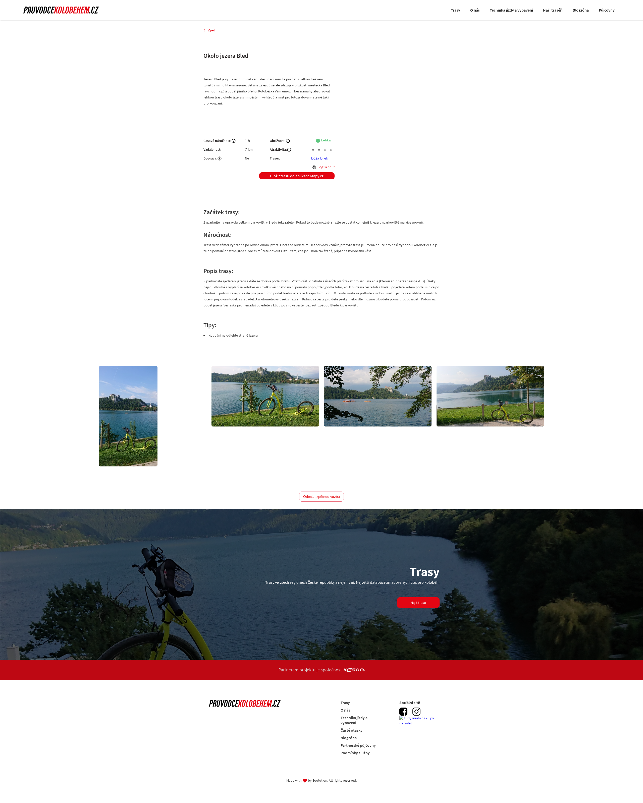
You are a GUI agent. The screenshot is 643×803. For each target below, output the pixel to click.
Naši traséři (553, 10)
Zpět (211, 30)
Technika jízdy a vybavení (511, 10)
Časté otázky (351, 730)
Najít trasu (418, 602)
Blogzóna (581, 10)
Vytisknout (327, 167)
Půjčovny (607, 10)
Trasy (455, 10)
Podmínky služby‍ (355, 752)
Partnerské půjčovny (358, 745)
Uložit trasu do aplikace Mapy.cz (297, 175)
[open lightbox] (128, 416)
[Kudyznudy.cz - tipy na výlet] (418, 723)
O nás (475, 10)
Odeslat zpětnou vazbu (321, 497)
